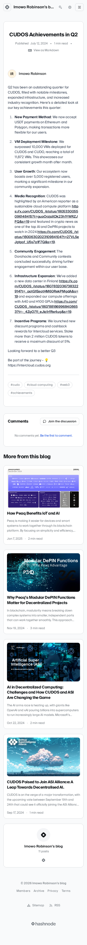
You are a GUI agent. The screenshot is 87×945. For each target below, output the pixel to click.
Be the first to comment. (56, 435)
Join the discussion (62, 421)
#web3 (65, 384)
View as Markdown (46, 50)
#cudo (15, 384)
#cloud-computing (40, 384)
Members (23, 891)
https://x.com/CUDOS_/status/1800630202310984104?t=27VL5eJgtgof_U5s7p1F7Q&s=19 (47, 237)
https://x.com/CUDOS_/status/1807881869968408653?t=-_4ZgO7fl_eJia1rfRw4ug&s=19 (46, 307)
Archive (39, 891)
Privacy (53, 891)
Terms (66, 891)
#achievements (21, 393)
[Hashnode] (43, 860)
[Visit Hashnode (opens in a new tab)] (43, 923)
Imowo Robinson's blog (34, 7)
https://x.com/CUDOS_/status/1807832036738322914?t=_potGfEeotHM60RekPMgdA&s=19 (46, 288)
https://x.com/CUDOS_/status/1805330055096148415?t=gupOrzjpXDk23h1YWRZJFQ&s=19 (46, 214)
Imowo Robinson (32, 73)
